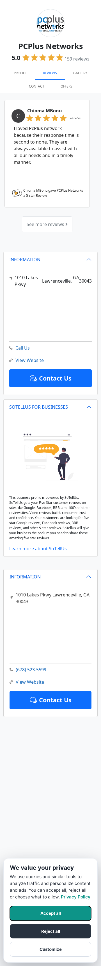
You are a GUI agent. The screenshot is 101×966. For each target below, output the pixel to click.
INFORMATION (25, 577)
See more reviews (46, 224)
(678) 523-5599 (31, 670)
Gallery (80, 73)
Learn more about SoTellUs (38, 548)
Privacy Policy (75, 897)
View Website (30, 682)
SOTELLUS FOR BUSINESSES (38, 407)
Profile (20, 73)
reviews (77, 59)
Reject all (50, 931)
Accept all (50, 913)
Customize (51, 949)
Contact (36, 86)
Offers (66, 86)
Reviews (50, 73)
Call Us (22, 348)
